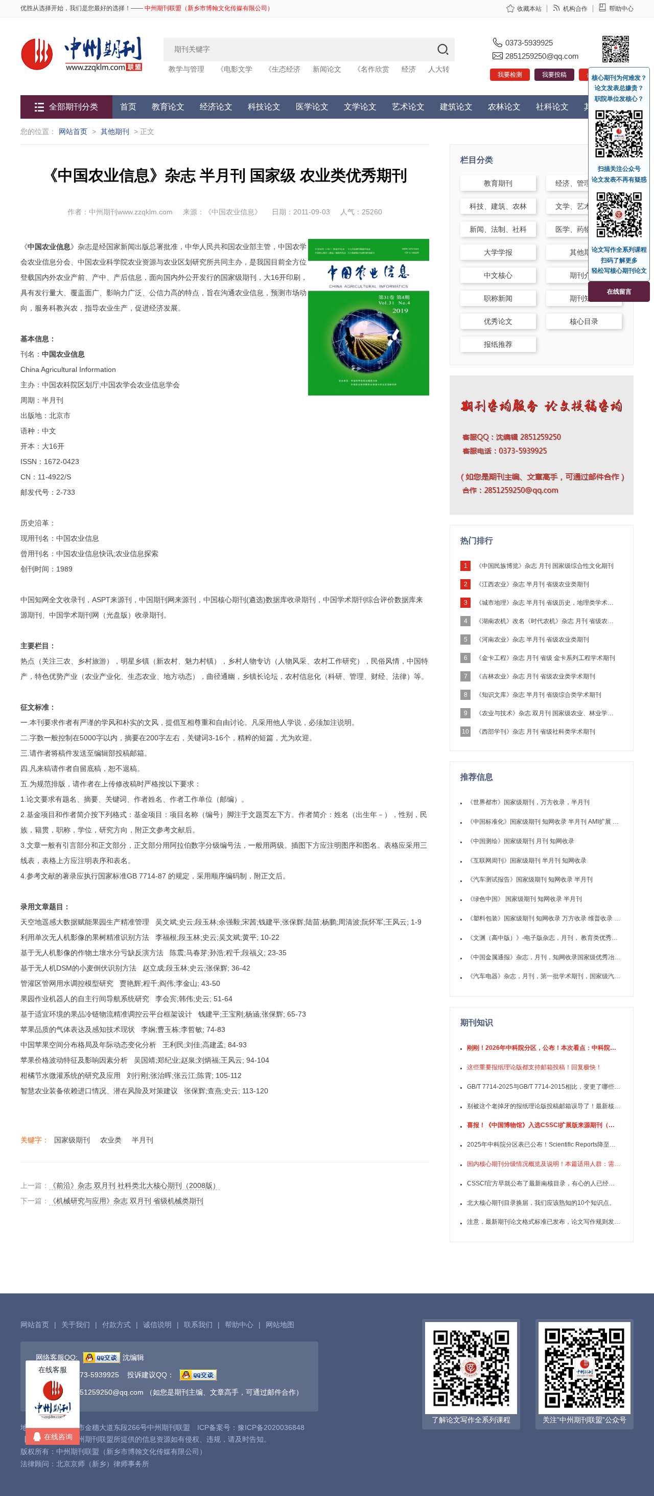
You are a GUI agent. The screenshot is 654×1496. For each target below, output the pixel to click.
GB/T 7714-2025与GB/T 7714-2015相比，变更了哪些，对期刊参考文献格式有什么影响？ (543, 1086)
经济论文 (216, 106)
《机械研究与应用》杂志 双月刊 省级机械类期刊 (126, 1201)
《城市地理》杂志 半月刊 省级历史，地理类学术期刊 (547, 602)
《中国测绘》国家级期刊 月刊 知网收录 (520, 841)
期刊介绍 (584, 275)
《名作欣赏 (371, 69)
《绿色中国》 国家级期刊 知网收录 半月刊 (524, 899)
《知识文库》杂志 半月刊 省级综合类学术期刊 (538, 694)
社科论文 (552, 106)
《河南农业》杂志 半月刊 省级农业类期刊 (532, 639)
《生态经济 (282, 69)
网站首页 (73, 131)
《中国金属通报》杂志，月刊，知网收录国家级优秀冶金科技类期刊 (543, 957)
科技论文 (264, 106)
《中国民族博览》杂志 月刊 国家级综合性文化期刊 (545, 565)
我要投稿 (554, 74)
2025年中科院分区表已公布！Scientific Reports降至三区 (543, 1144)
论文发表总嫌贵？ (619, 88)
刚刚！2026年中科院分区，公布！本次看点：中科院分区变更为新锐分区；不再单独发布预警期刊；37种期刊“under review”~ (543, 1047)
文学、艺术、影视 (584, 206)
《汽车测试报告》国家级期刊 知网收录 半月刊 (530, 879)
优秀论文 (498, 321)
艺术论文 (408, 106)
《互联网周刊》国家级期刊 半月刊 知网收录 (527, 860)
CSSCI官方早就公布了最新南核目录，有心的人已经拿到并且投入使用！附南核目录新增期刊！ (543, 1183)
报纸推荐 (498, 344)
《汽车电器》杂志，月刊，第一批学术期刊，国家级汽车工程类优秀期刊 (543, 976)
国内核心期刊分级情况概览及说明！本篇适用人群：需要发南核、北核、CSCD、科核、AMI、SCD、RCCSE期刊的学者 (543, 1164)
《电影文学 (234, 69)
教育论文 (168, 106)
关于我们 (75, 1325)
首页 (128, 106)
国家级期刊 (72, 1140)
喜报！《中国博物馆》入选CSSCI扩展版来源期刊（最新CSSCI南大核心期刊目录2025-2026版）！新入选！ (543, 1125)
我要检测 (510, 74)
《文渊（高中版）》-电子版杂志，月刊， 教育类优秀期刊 (543, 937)
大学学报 (498, 252)
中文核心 (498, 275)
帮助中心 (621, 8)
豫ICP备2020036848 (271, 1427)
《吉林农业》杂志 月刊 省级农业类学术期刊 (535, 676)
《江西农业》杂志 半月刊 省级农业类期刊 (532, 584)
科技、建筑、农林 (498, 206)
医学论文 (312, 106)
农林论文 (504, 106)
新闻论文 (327, 69)
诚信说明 (157, 1325)
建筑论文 (456, 106)
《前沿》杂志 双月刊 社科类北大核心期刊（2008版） (134, 1185)
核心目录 (584, 321)
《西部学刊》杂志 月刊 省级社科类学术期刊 (535, 731)
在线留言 (619, 291)
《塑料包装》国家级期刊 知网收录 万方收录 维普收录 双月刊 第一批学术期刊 (543, 918)
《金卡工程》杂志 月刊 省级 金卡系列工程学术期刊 (545, 658)
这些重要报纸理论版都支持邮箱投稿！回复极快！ (534, 1067)
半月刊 (142, 1140)
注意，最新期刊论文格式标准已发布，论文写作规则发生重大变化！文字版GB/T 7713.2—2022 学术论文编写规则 (543, 1221)
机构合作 (575, 8)
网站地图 (280, 1325)
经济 (409, 69)
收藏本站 (529, 8)
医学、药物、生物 (584, 229)
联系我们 (198, 1325)
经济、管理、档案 (584, 183)
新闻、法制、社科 (498, 229)
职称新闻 (498, 298)
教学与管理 (186, 69)
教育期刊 (498, 183)
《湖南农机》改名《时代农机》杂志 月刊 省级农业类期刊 (547, 621)
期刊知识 (584, 298)
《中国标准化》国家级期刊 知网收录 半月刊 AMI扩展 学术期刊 (543, 821)
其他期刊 (115, 131)
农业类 (111, 1140)
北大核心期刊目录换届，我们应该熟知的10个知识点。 (541, 1202)
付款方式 (116, 1325)
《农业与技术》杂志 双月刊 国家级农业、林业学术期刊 (547, 713)
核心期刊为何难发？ (619, 77)
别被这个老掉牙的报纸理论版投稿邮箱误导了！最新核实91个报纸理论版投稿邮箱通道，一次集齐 (543, 1106)
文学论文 (360, 106)
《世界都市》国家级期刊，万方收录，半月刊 (528, 802)
